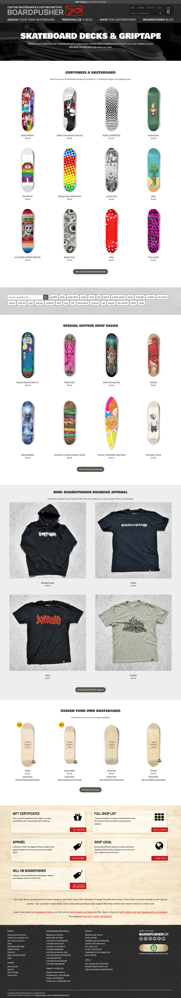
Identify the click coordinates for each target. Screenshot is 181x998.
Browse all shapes (54, 935)
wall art (21, 303)
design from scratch (55, 972)
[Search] (160, 13)
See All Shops (159, 830)
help (133, 8)
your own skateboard (31, 19)
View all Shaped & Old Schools (27, 780)
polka (111, 257)
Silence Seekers (27, 455)
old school (122, 303)
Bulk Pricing (90, 955)
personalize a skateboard (58, 975)
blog (158, 19)
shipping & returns (15, 947)
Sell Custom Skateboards (78, 886)
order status (13, 949)
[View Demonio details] (153, 356)
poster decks (118, 297)
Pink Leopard (153, 257)
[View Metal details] (47, 634)
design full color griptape (58, 981)
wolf (59, 303)
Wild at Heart (69, 382)
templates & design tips (18, 938)
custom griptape (53, 958)
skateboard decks (44, 912)
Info (10, 931)
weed (83, 297)
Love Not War (111, 196)
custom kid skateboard (56, 961)
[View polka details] (111, 232)
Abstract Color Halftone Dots (69, 196)
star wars (162, 297)
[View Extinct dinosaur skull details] (111, 356)
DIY (73, 303)
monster (140, 297)
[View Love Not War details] (111, 171)
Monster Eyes (69, 257)
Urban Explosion (27, 135)
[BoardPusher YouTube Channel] (163, 939)
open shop (12, 975)
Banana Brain (153, 135)
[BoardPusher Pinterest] (159, 939)
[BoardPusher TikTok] (154, 939)
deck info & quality (16, 941)
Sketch (133, 583)
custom (95, 303)
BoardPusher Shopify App (96, 967)
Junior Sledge (69, 770)
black (106, 297)
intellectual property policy (61, 995)
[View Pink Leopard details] (153, 232)
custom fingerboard (55, 964)
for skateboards (118, 19)
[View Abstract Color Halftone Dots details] (69, 171)
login (159, 8)
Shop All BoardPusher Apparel (90, 690)
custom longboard (54, 949)
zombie (150, 297)
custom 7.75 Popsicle (55, 947)
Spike (153, 196)
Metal (47, 675)
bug (66, 303)
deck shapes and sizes (81, 912)
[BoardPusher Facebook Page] (145, 939)
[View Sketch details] (133, 541)
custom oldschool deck (57, 952)
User (10, 963)
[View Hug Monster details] (27, 171)
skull (130, 297)
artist (91, 297)
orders (141, 8)
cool (31, 303)
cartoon (50, 303)
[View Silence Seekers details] (27, 423)
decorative (83, 303)
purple (111, 303)
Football (153, 770)
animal (39, 303)
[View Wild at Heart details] (69, 356)
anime (12, 303)
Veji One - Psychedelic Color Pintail (111, 455)
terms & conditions (41, 995)
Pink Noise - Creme (153, 455)
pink (62, 297)
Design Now (27, 777)
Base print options (54, 938)
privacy (49, 995)
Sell (88, 960)
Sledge (27, 770)
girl (99, 297)
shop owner (12, 972)
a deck (77, 19)
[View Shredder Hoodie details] (47, 541)
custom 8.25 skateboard (57, 941)
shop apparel (91, 938)
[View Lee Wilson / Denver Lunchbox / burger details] (69, 423)
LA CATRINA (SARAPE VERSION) (27, 257)
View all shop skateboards (90, 469)
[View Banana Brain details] (153, 110)
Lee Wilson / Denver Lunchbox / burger (69, 455)
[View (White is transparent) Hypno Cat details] (69, 110)
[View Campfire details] (133, 634)
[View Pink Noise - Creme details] (153, 423)
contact (11, 952)
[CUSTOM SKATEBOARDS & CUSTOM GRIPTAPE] (45, 15)
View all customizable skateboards (90, 272)
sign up (150, 8)
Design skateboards (57, 931)
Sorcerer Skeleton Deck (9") (27, 382)
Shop (88, 931)
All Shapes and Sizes (91, 790)
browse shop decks (94, 935)
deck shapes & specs (16, 935)
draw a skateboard (54, 978)
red (103, 303)
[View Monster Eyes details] (69, 232)
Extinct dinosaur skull (111, 382)
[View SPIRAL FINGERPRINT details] (111, 110)
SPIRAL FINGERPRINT (111, 135)
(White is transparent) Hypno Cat (70, 135)
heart (133, 303)
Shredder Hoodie (47, 583)
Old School (111, 770)
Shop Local (161, 858)
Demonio (153, 382)
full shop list (91, 947)
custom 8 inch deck (55, 944)
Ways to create (55, 968)
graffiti (54, 297)
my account (12, 967)
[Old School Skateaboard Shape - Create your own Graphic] (111, 745)
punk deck (73, 297)
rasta (141, 303)
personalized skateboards (97, 941)
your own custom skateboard (97, 916)
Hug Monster (27, 196)
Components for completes (97, 952)
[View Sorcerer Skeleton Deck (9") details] (27, 356)
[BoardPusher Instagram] (141, 939)
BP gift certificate (93, 949)
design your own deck (95, 944)
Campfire (133, 675)
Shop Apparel (78, 858)
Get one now (79, 830)
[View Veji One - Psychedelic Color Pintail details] (111, 423)
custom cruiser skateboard (58, 955)
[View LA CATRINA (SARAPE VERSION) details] (27, 232)
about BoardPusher (16, 955)
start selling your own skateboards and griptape (143, 912)
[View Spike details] (153, 171)
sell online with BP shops (96, 964)
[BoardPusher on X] (150, 939)
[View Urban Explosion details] (27, 110)
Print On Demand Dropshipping (99, 970)
